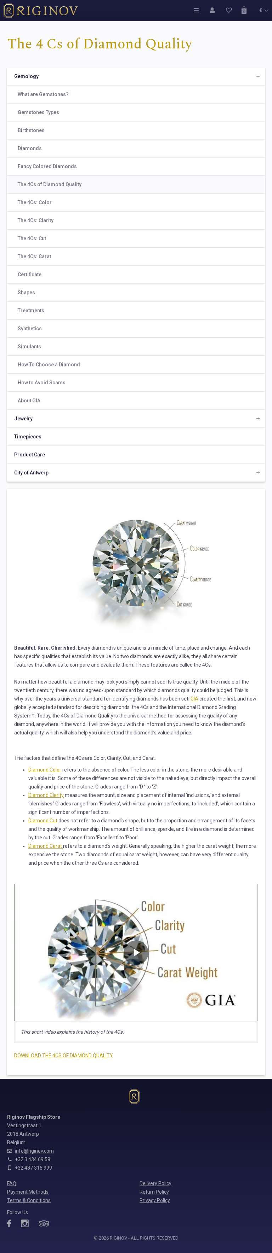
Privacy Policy (155, 1200)
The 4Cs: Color (35, 202)
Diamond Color (44, 770)
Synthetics (30, 328)
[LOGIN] (214, 10)
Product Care (29, 454)
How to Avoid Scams (42, 382)
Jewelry (23, 418)
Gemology (26, 76)
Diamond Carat (45, 846)
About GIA (29, 400)
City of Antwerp (31, 472)
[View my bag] (246, 10)
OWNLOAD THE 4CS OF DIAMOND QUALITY (65, 1055)
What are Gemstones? (43, 94)
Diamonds (30, 148)
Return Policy (154, 1192)
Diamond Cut (42, 820)
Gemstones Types (38, 112)
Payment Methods (28, 1192)
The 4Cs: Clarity (35, 220)
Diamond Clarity (46, 795)
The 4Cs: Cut (32, 238)
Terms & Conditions (29, 1200)
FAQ (11, 1183)
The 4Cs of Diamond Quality (49, 184)
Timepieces (27, 436)
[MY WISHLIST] (230, 10)
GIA (194, 699)
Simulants (29, 346)
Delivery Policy (155, 1183)
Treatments (31, 310)
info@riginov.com (34, 1151)
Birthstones (31, 130)
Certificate (29, 274)
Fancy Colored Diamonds (47, 166)
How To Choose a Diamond (49, 364)
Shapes (26, 292)
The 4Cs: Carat (34, 256)
